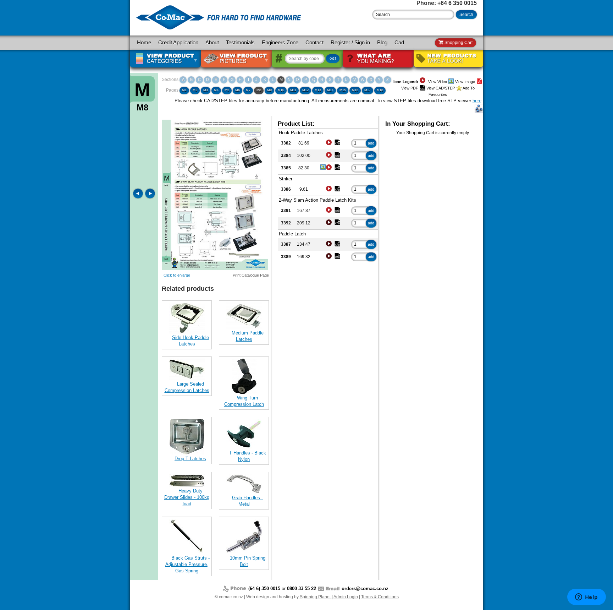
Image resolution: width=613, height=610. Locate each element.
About (212, 42)
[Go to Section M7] (139, 197)
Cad (399, 42)
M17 (367, 90)
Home (144, 42)
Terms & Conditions (380, 596)
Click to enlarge (177, 275)
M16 (355, 90)
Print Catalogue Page (251, 275)
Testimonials (240, 42)
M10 (281, 90)
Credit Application (178, 42)
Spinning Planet (316, 596)
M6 (237, 90)
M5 (227, 90)
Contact (314, 42)
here (477, 100)
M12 (305, 90)
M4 (216, 90)
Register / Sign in (350, 42)
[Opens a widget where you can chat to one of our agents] (586, 597)
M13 (318, 90)
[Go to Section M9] (150, 197)
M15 (342, 90)
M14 (330, 90)
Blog (382, 42)
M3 (205, 90)
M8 (258, 90)
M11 (293, 90)
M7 (248, 90)
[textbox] (413, 15)
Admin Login (345, 596)
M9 (269, 90)
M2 (195, 90)
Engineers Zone (280, 42)
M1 (184, 90)
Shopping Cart (458, 42)
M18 (380, 90)
